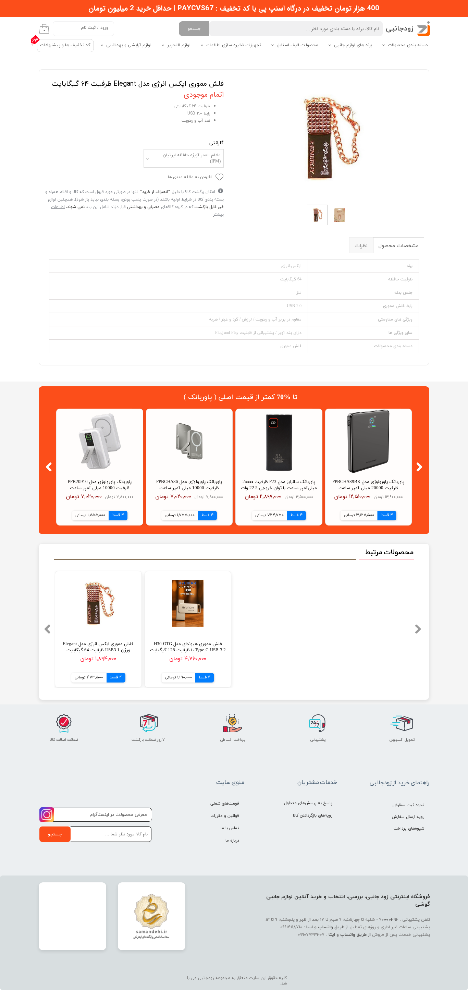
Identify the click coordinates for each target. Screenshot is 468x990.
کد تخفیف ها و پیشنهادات (65, 45)
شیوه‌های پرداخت (409, 828)
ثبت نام (88, 28)
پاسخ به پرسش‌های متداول (308, 803)
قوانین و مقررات (224, 816)
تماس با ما (230, 828)
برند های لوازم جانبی (353, 45)
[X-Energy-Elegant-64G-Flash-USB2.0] (329, 137)
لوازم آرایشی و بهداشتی (128, 45)
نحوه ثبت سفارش (408, 805)
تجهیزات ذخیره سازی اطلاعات (233, 45)
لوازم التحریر (178, 45)
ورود (104, 28)
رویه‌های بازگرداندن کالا (312, 815)
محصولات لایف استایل (297, 45)
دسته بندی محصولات (408, 45)
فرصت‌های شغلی (224, 803)
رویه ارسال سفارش (408, 817)
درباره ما (232, 840)
